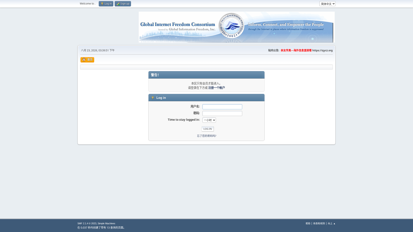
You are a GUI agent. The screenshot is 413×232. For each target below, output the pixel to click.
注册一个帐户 (216, 88)
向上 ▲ (332, 223)
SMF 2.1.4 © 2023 (86, 223)
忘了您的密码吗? (206, 136)
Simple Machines (106, 223)
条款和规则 (319, 223)
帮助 (308, 223)
